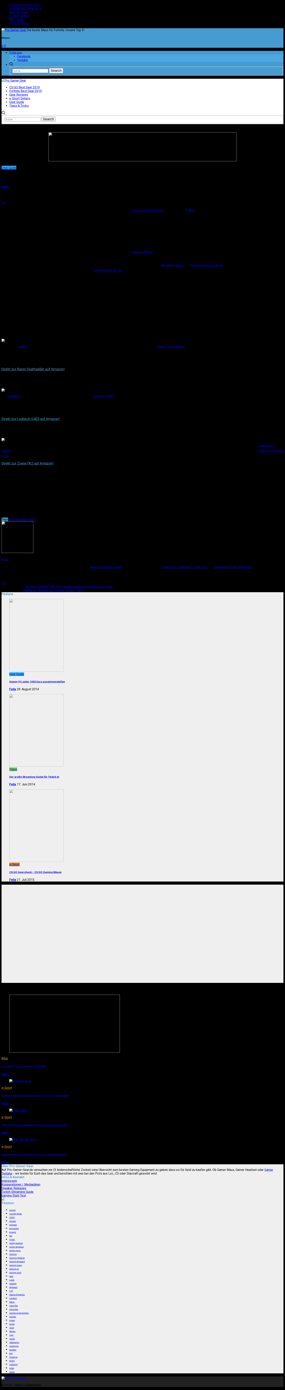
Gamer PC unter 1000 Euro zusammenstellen (37, 681)
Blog (5, 1058)
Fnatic (12, 1240)
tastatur (12, 1350)
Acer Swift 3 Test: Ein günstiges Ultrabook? (24, 1066)
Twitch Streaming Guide (18, 1192)
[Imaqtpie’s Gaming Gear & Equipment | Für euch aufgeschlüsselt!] (20, 1081)
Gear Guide (16, 19)
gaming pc (14, 1269)
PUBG (189, 210)
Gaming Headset (17, 1258)
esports (12, 1232)
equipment (14, 1229)
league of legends (17, 1295)
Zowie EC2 (200, 567)
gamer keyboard (16, 1247)
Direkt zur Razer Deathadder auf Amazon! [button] (33, 369)
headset (12, 1284)
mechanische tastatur (19, 1313)
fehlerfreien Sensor (108, 270)
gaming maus (15, 1265)
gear (11, 1276)
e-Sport (14, 864)
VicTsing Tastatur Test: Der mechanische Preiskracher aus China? (69, 587)
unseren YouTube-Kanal (105, 567)
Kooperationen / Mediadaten (21, 1184)
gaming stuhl (15, 1273)
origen (12, 1320)
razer (11, 1328)
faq (10, 1236)
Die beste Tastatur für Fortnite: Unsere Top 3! (53, 590)
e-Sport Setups (19, 16)
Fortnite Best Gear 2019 (25, 8)
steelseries (14, 1342)
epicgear (13, 1225)
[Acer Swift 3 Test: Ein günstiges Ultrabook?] (64, 1051)
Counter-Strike (15, 1214)
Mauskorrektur (173, 265)
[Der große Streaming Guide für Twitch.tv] (36, 765)
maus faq (13, 1306)
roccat (12, 1339)
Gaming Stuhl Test (14, 1195)
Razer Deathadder (171, 346)
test (11, 1353)
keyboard (13, 1287)
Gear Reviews (18, 12)
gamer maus (15, 1251)
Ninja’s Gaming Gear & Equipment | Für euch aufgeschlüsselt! (34, 1154)
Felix (12, 689)
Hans (5, 187)
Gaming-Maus (142, 252)
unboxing (13, 1365)
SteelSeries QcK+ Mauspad (232, 567)
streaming (14, 1346)
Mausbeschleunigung (207, 265)
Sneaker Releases (14, 1188)
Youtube (22, 60)
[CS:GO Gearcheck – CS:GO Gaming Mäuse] (36, 861)
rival (11, 1335)
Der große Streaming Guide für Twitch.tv (34, 776)
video (11, 1368)
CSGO (12, 1218)
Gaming (13, 1254)
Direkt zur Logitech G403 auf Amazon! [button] (31, 419)
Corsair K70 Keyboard (176, 567)
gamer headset (16, 1243)
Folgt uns (15, 53)
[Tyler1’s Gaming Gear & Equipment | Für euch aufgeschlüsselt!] (18, 1110)
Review (12, 1331)
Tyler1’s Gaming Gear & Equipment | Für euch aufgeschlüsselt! (34, 1125)
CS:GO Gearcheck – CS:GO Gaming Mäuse (35, 872)
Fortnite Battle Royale (147, 210)
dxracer (12, 1221)
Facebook (23, 56)
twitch (12, 1361)
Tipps (13, 769)
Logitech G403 (103, 396)
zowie (12, 1372)
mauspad (13, 1309)
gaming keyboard (17, 1262)
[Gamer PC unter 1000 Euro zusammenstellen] (36, 670)
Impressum (9, 1181)
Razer (22, 346)
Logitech (14, 396)
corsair (12, 1210)
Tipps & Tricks (19, 23)
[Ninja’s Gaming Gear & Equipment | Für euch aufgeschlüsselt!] (22, 1140)
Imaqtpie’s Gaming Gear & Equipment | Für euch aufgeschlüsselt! (35, 1095)
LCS (11, 1291)
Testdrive (13, 1357)
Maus (31, 519)
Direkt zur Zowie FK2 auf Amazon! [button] (28, 463)
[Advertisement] (142, 909)
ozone (12, 1324)
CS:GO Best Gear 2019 (24, 5)
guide (23, 519)
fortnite (14, 519)
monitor (12, 1317)
